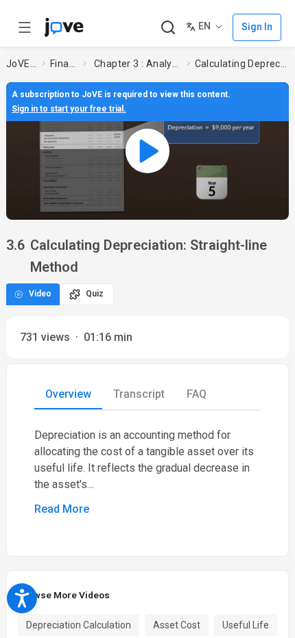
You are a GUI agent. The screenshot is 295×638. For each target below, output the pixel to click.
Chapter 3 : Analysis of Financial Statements (137, 63)
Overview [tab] (68, 393)
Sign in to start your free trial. (69, 109)
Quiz (95, 293)
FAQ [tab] (196, 393)
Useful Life (245, 625)
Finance (64, 63)
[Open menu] (25, 27)
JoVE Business (21, 63)
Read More (61, 508)
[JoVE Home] (64, 27)
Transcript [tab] (139, 393)
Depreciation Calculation (78, 625)
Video (40, 293)
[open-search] (168, 28)
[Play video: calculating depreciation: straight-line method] (147, 150)
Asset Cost (176, 625)
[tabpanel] (147, 472)
